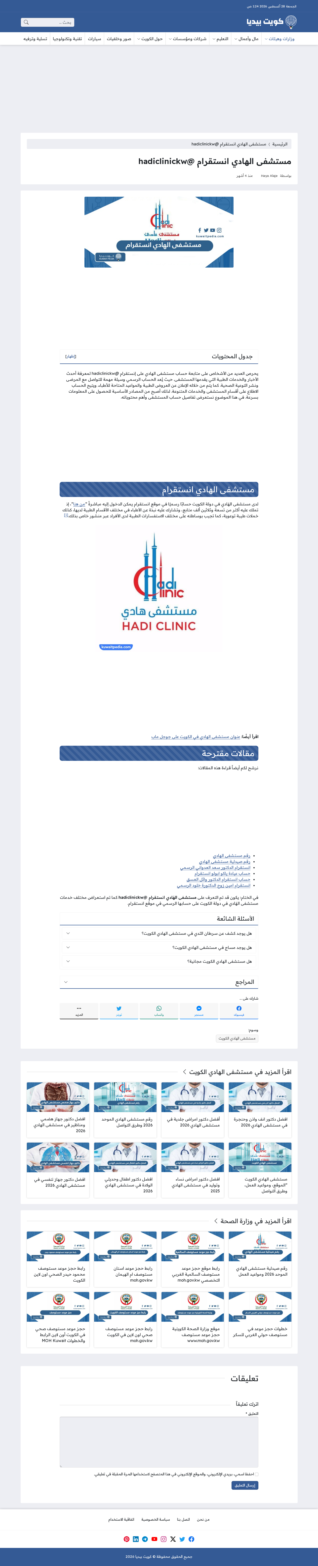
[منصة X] (173, 1539)
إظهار (71, 356)
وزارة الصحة (237, 1221)
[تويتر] (182, 1539)
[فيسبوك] (192, 1539)
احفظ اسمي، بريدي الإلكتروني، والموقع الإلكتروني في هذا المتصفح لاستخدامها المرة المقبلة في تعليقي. (174, 1474)
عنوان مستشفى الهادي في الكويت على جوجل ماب (195, 736)
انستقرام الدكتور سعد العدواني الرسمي (215, 867)
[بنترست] (126, 1539)
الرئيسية (279, 143)
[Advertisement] (159, 85)
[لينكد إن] (136, 1539)
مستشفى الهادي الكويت (237, 1038)
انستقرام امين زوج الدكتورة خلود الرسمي (213, 885)
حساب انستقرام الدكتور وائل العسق (218, 879)
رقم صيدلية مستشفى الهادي (224, 861)
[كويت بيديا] (272, 22)
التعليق (252, 1413)
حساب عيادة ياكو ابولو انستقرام (222, 873)
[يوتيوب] (154, 1539)
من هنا (79, 503)
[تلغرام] (145, 1539)
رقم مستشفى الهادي (231, 855)
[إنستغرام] (164, 1539)
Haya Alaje (269, 175)
